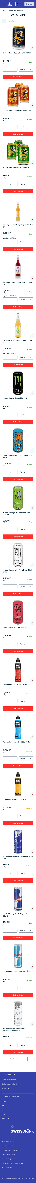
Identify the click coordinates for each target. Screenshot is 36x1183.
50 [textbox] (30, 1059)
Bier (3, 1110)
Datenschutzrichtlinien (9, 1079)
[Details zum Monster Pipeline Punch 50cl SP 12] (18, 612)
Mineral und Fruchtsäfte (16, 10)
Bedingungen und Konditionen (11, 1084)
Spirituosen (5, 1118)
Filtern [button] (4, 21)
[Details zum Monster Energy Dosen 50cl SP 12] (18, 383)
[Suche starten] (17, 4)
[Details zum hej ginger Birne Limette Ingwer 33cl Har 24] (18, 325)
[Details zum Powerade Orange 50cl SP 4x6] (18, 784)
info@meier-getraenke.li (10, 1159)
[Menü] (2, 4)
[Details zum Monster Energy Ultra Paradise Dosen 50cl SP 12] (18, 497)
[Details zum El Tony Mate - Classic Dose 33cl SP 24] (18, 37)
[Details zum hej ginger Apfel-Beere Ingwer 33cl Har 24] (18, 267)
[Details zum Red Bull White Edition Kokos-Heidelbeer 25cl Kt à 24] (18, 1013)
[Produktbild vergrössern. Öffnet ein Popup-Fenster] (32, 48)
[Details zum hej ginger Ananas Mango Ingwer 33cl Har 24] (18, 209)
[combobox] (19, 4)
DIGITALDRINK (29, 1178)
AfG (3, 1105)
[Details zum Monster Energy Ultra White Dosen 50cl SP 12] (18, 555)
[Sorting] (32, 21)
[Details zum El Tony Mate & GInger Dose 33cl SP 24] (18, 95)
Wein (3, 1114)
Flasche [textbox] (22, 69)
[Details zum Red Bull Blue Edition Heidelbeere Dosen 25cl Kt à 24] (18, 841)
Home (3, 10)
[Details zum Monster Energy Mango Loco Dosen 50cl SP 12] (18, 440)
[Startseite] (10, 4)
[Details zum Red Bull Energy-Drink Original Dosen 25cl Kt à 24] (18, 898)
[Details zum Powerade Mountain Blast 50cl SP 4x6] (18, 726)
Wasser (4, 1101)
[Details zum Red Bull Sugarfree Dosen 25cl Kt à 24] (18, 956)
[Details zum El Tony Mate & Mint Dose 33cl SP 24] (18, 152)
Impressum (5, 1088)
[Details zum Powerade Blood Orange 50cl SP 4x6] (18, 669)
